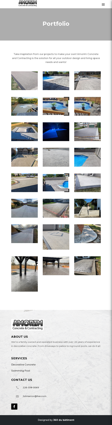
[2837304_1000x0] (56, 165)
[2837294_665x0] (56, 140)
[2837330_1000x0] (24, 191)
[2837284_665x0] (24, 114)
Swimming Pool (20, 370)
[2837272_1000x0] (24, 89)
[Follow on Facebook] (14, 406)
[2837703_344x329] (56, 248)
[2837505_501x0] (56, 114)
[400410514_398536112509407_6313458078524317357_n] (24, 290)
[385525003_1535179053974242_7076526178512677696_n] (24, 242)
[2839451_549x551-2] (56, 191)
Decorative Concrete (23, 364)
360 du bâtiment (63, 420)
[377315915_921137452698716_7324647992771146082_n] (87, 216)
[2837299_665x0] (24, 165)
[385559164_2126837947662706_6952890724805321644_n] (87, 242)
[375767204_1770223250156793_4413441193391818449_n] (56, 216)
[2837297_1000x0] (87, 140)
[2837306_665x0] (56, 89)
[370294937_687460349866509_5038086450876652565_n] (24, 216)
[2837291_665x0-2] (24, 140)
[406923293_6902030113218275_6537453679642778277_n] (56, 274)
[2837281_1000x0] (87, 89)
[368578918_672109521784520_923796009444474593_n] (87, 191)
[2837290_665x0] (87, 114)
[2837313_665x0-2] (87, 165)
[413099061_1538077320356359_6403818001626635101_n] (87, 274)
